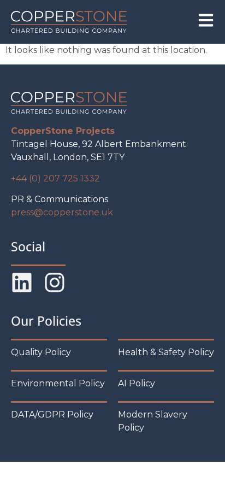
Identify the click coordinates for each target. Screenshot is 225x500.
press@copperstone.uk (62, 212)
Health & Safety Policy (166, 352)
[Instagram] (55, 282)
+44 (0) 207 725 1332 (55, 178)
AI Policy (136, 383)
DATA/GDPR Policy (52, 414)
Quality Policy (41, 352)
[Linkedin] (22, 282)
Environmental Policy (58, 383)
